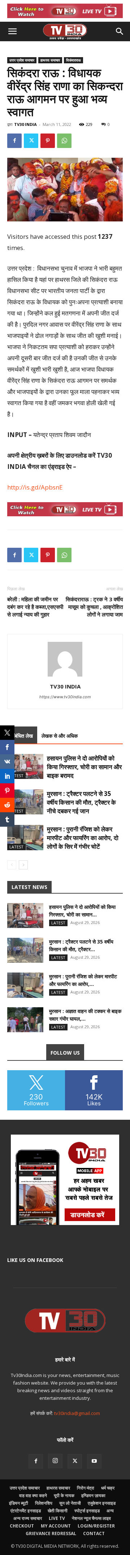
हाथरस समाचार (50, 60)
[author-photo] (65, 676)
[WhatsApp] (64, 141)
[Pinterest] (47, 141)
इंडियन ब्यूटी (18, 1503)
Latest (16, 775)
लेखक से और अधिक (60, 735)
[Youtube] (94, 1461)
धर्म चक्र (107, 1488)
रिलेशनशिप (43, 1503)
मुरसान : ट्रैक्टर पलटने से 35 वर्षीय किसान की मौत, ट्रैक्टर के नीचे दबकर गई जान (81, 802)
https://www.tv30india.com (65, 696)
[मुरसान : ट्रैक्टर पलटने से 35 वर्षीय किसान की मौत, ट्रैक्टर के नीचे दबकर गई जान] (25, 801)
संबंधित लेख (22, 735)
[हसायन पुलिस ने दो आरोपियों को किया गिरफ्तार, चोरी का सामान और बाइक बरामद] (25, 766)
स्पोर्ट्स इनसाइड (87, 1511)
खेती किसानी (58, 1511)
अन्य (110, 1511)
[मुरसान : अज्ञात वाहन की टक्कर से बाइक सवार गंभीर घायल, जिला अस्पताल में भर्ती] (25, 1019)
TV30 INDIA (25, 124)
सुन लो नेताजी (70, 1503)
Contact (94, 1533)
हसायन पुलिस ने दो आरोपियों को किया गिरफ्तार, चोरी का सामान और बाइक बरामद (84, 767)
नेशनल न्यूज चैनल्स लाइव (91, 1518)
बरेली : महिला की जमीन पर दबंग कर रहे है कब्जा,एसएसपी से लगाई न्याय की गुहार (35, 607)
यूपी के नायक (64, 1495)
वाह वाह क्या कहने (33, 1495)
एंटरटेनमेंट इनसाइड (25, 1511)
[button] (12, 31)
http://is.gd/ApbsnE (35, 487)
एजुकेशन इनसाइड (102, 1503)
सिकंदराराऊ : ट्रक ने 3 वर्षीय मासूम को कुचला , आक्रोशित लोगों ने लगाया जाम (94, 607)
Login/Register (96, 1526)
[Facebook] (14, 141)
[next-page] (23, 864)
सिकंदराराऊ (73, 60)
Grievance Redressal (51, 1533)
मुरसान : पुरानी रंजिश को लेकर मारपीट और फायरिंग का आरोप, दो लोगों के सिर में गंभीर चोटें (82, 838)
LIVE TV (57, 1518)
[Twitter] (31, 141)
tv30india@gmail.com (77, 1413)
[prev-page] (11, 864)
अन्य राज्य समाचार (27, 1518)
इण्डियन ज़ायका (93, 1495)
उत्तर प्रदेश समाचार (21, 60)
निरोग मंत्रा (85, 1488)
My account (56, 1526)
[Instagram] (55, 1461)
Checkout (22, 1526)
